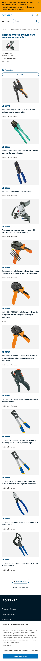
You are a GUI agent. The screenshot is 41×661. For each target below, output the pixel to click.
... (7, 29)
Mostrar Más (21, 581)
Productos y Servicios (9, 609)
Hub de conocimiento (8, 614)
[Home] (3, 29)
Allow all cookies (20, 656)
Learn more (7, 645)
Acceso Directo (7, 619)
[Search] (36, 21)
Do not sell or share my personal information (20, 650)
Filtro (22, 74)
